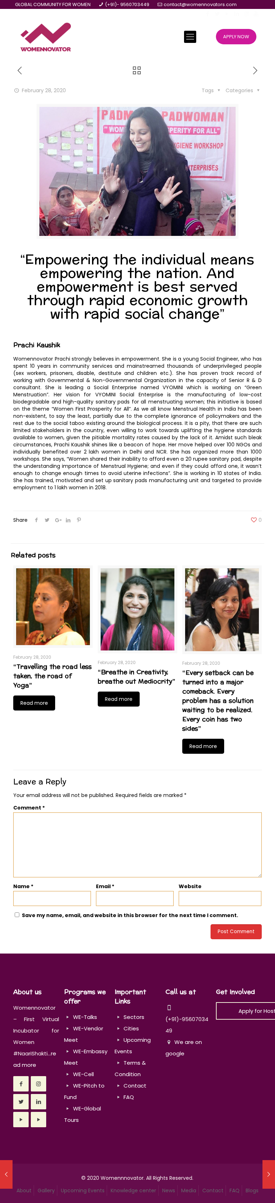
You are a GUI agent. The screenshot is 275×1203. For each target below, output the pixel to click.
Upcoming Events (83, 1190)
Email (105, 886)
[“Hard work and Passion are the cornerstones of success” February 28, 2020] (6, 1174)
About (24, 1190)
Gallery (46, 1190)
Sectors (134, 1017)
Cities (131, 1028)
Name (23, 886)
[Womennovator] (45, 37)
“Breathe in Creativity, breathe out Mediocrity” (136, 677)
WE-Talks (85, 1017)
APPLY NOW (236, 36)
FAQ (129, 1097)
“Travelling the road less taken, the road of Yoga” (52, 676)
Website (190, 886)
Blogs (252, 1190)
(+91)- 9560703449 (127, 4)
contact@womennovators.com (200, 4)
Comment (29, 807)
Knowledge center (133, 1190)
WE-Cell (83, 1074)
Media (188, 1190)
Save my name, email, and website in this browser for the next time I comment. (130, 915)
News (168, 1190)
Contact (135, 1085)
